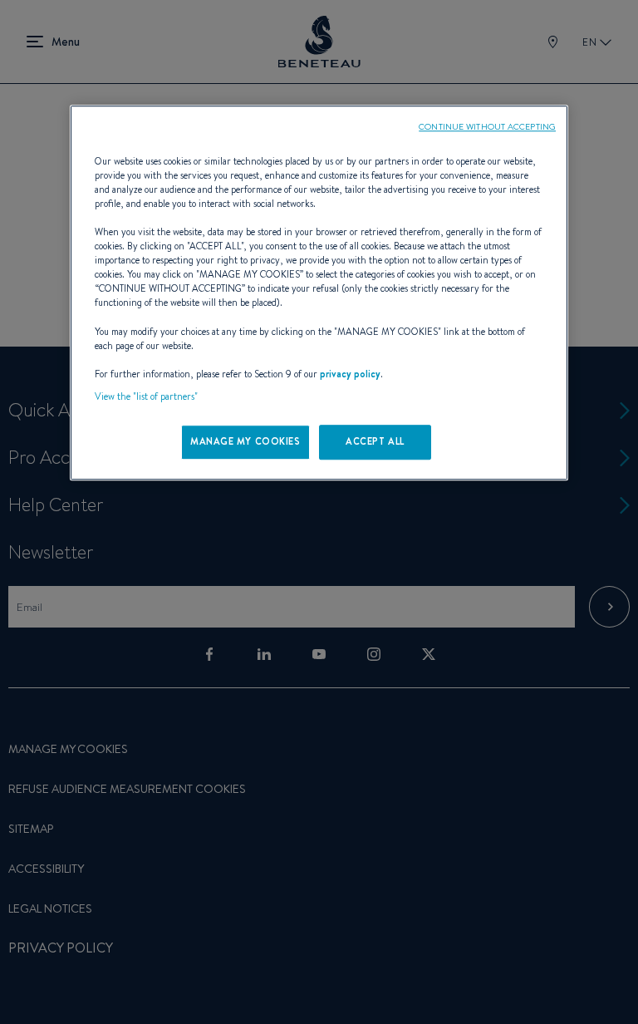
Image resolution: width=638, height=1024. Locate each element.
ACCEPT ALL (375, 441)
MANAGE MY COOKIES (245, 441)
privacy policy (350, 374)
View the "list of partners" (146, 396)
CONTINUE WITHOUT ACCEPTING (487, 126)
